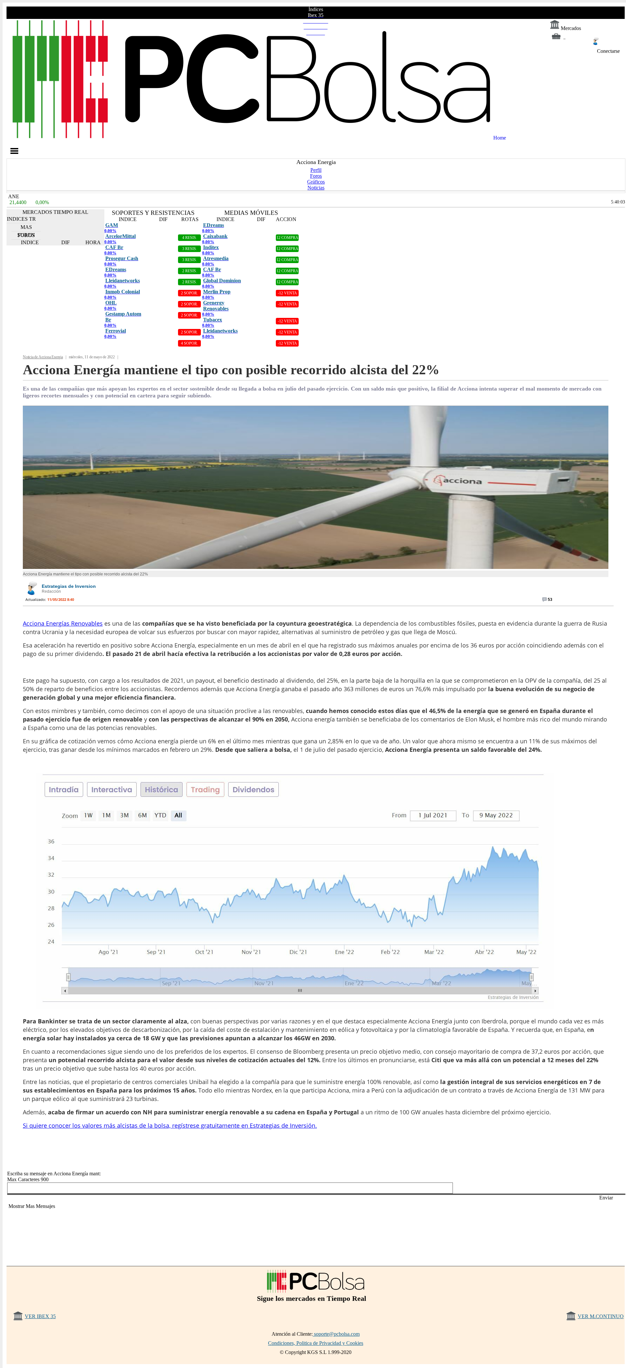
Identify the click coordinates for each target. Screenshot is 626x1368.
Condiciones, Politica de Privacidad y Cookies (315, 1343)
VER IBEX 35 (40, 1316)
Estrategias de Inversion (69, 586)
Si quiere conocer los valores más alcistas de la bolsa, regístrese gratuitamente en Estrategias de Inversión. (170, 1125)
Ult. (11, 1231)
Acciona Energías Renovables (63, 623)
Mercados (570, 28)
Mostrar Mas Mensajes (31, 1206)
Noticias (315, 187)
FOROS (26, 235)
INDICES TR (21, 219)
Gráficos (316, 182)
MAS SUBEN (26, 227)
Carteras (570, 40)
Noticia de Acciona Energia (43, 357)
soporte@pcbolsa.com (336, 1334)
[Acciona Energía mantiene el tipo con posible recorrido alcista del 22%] (315, 567)
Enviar (606, 1197)
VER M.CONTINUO (601, 1316)
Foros (316, 176)
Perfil (315, 170)
